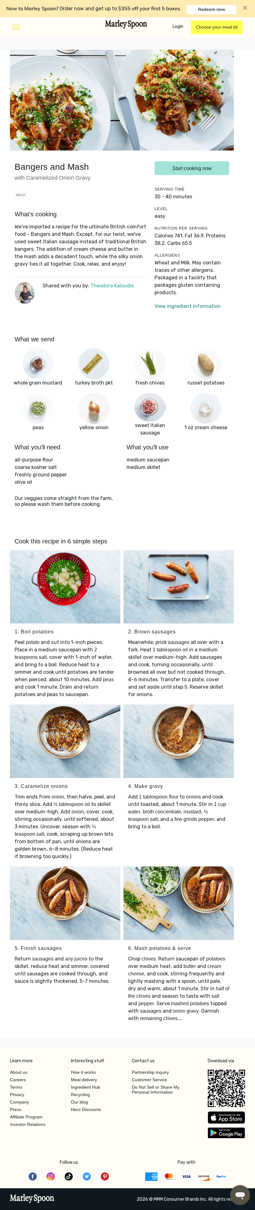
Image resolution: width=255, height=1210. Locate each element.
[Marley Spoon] (32, 1199)
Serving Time (170, 189)
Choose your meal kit (217, 27)
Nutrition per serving (181, 228)
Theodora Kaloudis (112, 286)
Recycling (80, 1094)
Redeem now (211, 9)
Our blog (79, 1102)
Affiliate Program (26, 1116)
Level (161, 209)
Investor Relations (27, 1124)
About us (18, 1072)
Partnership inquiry (150, 1072)
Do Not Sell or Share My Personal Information (155, 1090)
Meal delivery (84, 1079)
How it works (83, 1072)
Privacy (17, 1094)
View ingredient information (188, 306)
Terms (16, 1087)
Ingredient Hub (85, 1087)
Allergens (167, 255)
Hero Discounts (86, 1109)
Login (178, 26)
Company (19, 1102)
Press (15, 1109)
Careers (18, 1079)
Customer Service (149, 1079)
